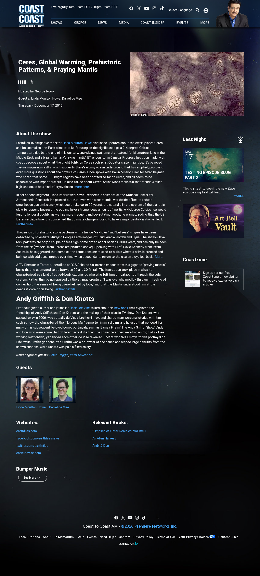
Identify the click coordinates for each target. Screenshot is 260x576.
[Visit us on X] (138, 8)
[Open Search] (197, 10)
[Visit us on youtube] (146, 8)
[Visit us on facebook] (131, 8)
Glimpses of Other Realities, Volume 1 (119, 431)
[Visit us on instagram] (154, 8)
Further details (64, 289)
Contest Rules (228, 537)
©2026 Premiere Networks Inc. (149, 526)
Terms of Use (166, 537)
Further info (24, 224)
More (158, 257)
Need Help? (108, 537)
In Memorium (64, 537)
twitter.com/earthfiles (32, 446)
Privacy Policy (143, 537)
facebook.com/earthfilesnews (38, 438)
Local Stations (29, 537)
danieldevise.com (28, 453)
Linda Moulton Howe (46, 98)
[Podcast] (240, 140)
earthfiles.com (26, 431)
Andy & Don (100, 446)
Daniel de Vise (72, 98)
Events (182, 23)
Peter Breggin (58, 355)
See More (29, 477)
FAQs (80, 537)
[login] (206, 10)
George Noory (45, 91)
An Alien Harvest (104, 438)
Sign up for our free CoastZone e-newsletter (220, 275)
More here (81, 187)
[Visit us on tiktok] (162, 8)
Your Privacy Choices (194, 537)
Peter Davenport (81, 355)
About (47, 537)
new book (121, 308)
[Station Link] (31, 16)
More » (239, 195)
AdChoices (126, 544)
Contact (124, 537)
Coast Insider (152, 23)
